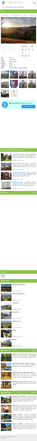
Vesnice (32, 15)
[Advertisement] (18, 128)
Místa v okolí (5, 281)
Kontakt (3, 438)
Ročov (3, 277)
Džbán (11, 64)
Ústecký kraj (5, 15)
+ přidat (34, 350)
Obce (25, 15)
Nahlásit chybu (28, 106)
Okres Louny (16, 15)
